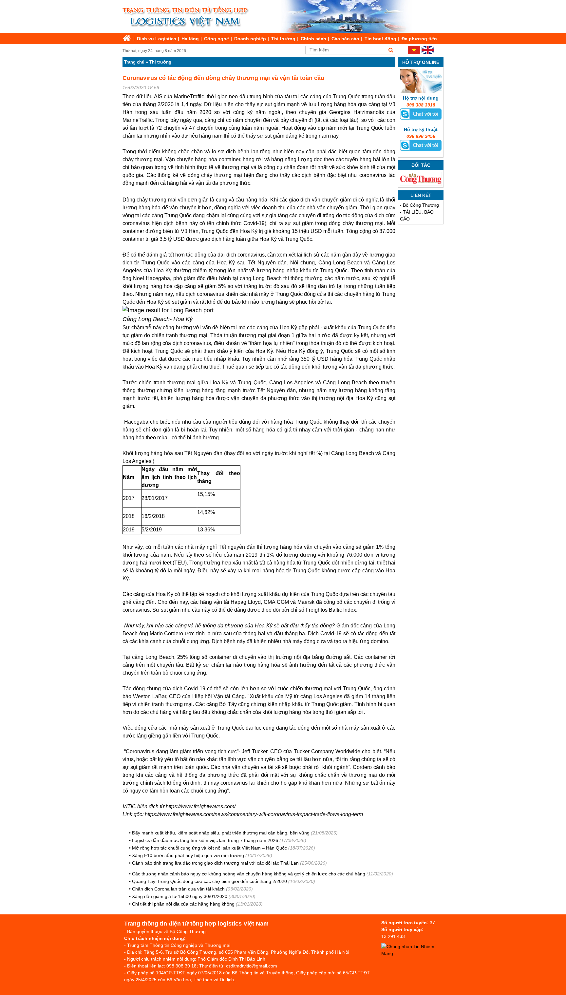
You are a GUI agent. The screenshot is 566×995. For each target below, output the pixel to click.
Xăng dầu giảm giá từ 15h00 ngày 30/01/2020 (179, 896)
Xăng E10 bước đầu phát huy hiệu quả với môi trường (188, 855)
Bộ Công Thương (421, 205)
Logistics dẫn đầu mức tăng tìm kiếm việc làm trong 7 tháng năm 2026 (205, 840)
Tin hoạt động (380, 38)
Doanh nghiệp (250, 38)
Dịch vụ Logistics (156, 38)
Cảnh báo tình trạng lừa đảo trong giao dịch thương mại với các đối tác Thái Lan (215, 863)
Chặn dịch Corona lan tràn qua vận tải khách (178, 888)
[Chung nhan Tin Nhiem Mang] (414, 953)
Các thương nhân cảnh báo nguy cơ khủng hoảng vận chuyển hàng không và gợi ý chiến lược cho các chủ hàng (248, 873)
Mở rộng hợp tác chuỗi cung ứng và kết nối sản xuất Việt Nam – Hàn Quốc (209, 848)
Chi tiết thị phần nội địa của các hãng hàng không (183, 904)
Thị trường (283, 38)
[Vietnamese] (414, 52)
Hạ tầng (190, 38)
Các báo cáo (345, 38)
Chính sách (313, 38)
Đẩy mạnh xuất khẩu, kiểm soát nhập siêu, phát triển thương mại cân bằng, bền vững (221, 832)
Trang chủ (134, 62)
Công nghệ (216, 38)
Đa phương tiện (419, 38)
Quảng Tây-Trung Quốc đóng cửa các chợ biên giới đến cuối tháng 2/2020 (209, 881)
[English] (428, 52)
